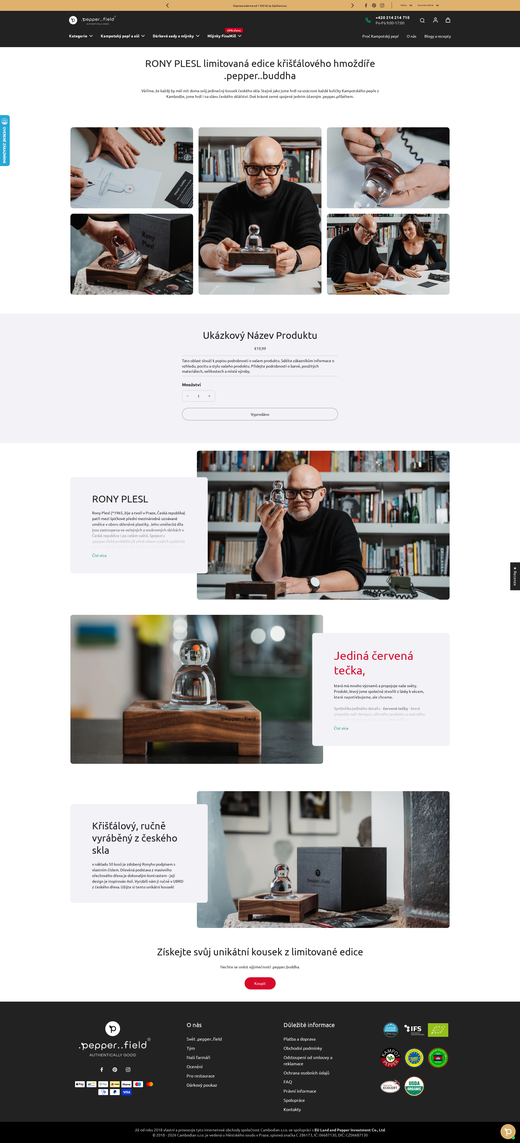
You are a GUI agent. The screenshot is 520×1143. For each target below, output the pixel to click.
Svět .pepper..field (204, 1038)
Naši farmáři (198, 1057)
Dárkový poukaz (202, 1084)
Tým (191, 1048)
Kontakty (292, 1109)
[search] (422, 20)
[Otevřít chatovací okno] (508, 1131)
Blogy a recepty (437, 36)
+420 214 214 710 (393, 17)
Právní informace (300, 1090)
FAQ (288, 1081)
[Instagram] (382, 5)
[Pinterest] (374, 5)
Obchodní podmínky (303, 1048)
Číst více (99, 555)
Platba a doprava (300, 1038)
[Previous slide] (167, 5)
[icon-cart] (448, 20)
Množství (191, 384)
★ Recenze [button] (515, 576)
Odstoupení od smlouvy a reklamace (308, 1060)
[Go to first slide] (353, 5)
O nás (411, 36)
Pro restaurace (201, 1075)
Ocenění (195, 1066)
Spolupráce (294, 1100)
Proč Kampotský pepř (380, 36)
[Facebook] (366, 5)
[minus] (187, 396)
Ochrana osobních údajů (306, 1072)
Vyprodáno (260, 414)
